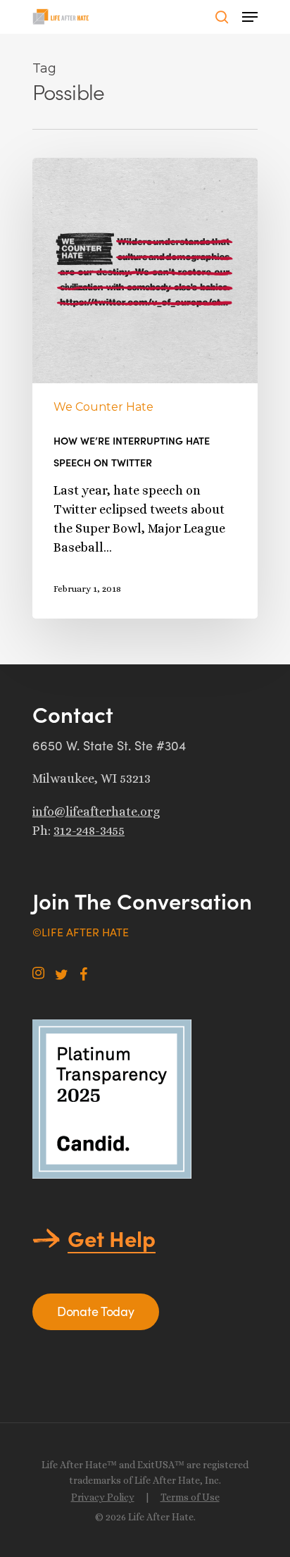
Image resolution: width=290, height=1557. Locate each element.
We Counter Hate (103, 407)
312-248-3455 (89, 831)
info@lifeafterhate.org (96, 812)
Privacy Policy (102, 1497)
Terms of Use (190, 1497)
